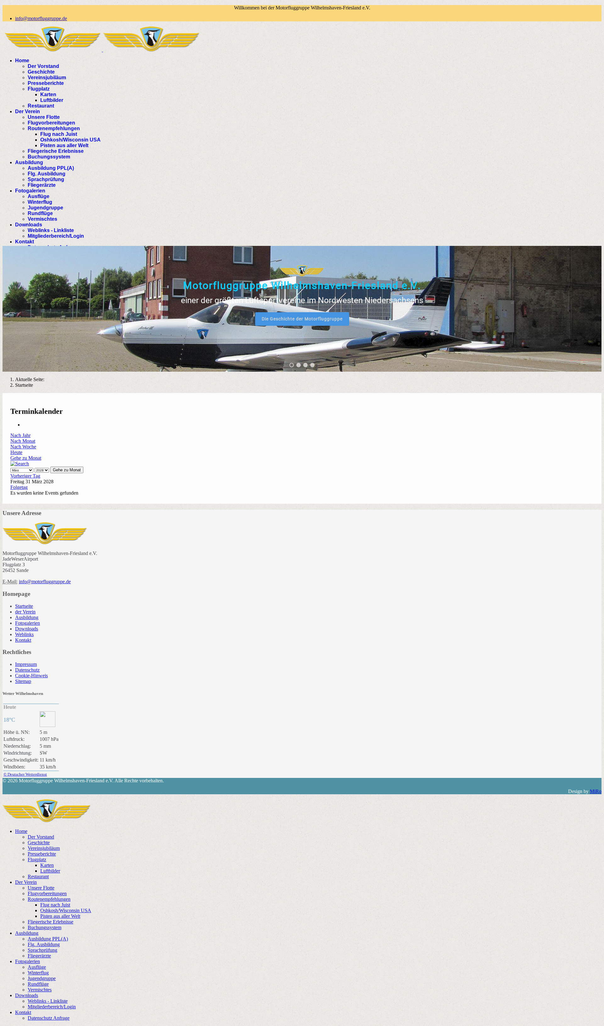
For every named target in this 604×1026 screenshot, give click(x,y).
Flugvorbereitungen (51, 122)
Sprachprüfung (46, 179)
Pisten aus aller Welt (64, 145)
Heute (16, 452)
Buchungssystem (49, 156)
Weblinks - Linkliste (51, 230)
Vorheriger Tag (25, 476)
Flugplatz (39, 89)
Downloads (28, 224)
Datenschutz (27, 670)
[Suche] (19, 463)
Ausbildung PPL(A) (51, 168)
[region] (302, 309)
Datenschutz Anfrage (49, 1018)
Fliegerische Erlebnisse (56, 151)
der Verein (25, 611)
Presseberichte (46, 83)
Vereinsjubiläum (47, 77)
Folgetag (19, 487)
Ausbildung (29, 162)
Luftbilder (51, 100)
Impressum (26, 664)
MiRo (595, 791)
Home (22, 60)
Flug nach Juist (58, 134)
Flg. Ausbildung (46, 173)
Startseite (24, 606)
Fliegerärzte (42, 185)
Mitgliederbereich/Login (56, 236)
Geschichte (41, 72)
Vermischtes (42, 219)
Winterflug (40, 202)
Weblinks (24, 634)
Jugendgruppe (45, 207)
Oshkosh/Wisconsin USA (70, 139)
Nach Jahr (20, 435)
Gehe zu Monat (25, 458)
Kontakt (24, 241)
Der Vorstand (43, 66)
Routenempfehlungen (54, 128)
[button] (291, 365)
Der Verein (27, 111)
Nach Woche (23, 446)
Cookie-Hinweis (31, 675)
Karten (48, 94)
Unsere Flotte (44, 117)
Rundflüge (40, 213)
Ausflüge (38, 196)
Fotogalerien (30, 190)
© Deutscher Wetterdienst (25, 774)
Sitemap (23, 681)
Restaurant (41, 105)
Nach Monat (22, 441)
